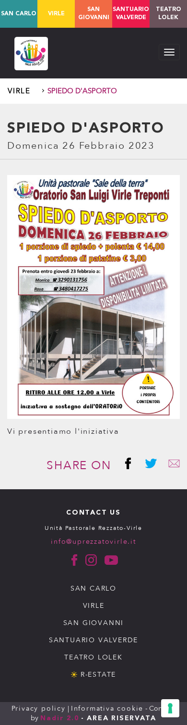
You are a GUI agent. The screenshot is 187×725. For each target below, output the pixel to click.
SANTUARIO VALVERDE (93, 640)
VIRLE (94, 605)
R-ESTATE (98, 674)
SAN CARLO (93, 588)
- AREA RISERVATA (118, 718)
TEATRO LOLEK (168, 14)
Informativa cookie (107, 708)
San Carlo (18, 14)
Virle (56, 14)
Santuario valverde (131, 14)
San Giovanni (93, 14)
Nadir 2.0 (59, 718)
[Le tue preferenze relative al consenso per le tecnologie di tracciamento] (170, 708)
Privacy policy (39, 708)
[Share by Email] (170, 465)
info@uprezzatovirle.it (93, 541)
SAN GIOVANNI (93, 622)
